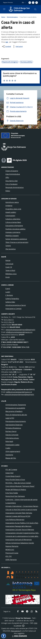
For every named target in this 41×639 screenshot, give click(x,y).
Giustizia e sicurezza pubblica (15, 229)
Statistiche (9, 454)
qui (7, 42)
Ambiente (8, 205)
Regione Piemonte (8, 2)
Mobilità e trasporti (12, 235)
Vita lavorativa (10, 249)
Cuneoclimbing (10, 503)
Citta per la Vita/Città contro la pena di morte (21, 509)
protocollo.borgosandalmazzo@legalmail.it (20, 329)
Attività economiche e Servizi (15, 305)
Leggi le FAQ (9, 418)
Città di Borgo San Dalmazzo (22, 9)
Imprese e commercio (12, 232)
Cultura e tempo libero (13, 222)
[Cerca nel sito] (35, 9)
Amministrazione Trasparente (15, 404)
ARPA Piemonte (11, 559)
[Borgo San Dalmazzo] (11, 9)
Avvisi (7, 277)
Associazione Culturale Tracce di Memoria (19, 529)
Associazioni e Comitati (13, 308)
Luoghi (7, 292)
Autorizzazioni (10, 215)
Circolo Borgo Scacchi (12, 476)
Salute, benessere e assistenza (16, 239)
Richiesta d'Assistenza (13, 428)
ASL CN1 (8, 556)
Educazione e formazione (14, 225)
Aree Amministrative (12, 174)
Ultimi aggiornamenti (12, 451)
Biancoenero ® (16, 631)
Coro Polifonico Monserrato (14, 519)
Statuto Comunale (11, 434)
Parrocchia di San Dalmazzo (15, 496)
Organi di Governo (11, 170)
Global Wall (9, 473)
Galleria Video (10, 302)
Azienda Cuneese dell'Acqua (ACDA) (17, 516)
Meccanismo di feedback (13, 411)
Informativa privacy (12, 438)
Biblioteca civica (11, 273)
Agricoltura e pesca (12, 202)
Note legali (9, 441)
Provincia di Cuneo (11, 553)
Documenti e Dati (11, 181)
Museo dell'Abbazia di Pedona (15, 489)
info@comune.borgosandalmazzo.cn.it (19, 332)
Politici (7, 191)
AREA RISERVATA (20, 636)
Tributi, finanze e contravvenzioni (16, 242)
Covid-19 (8, 267)
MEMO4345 (9, 549)
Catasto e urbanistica (12, 219)
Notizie (7, 260)
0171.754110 (9, 322)
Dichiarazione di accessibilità (15, 408)
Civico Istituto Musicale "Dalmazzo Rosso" (20, 486)
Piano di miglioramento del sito (16, 414)
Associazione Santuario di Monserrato (18, 539)
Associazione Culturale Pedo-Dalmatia (18, 513)
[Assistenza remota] (23, 625)
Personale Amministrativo (14, 187)
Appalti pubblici (10, 212)
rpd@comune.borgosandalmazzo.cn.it (19, 392)
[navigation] (4, 9)
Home (3, 17)
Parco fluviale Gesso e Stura (15, 479)
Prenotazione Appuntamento (15, 421)
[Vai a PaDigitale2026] (14, 160)
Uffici (7, 177)
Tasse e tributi (10, 270)
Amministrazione (12, 17)
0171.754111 (9, 319)
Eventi (7, 288)
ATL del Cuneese (11, 469)
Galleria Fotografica (12, 298)
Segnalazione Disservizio (13, 424)
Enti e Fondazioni (11, 184)
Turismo (8, 245)
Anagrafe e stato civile (13, 209)
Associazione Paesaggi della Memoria (18, 526)
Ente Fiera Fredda (11, 493)
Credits (7, 448)
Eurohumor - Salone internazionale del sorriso (21, 499)
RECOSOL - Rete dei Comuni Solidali (18, 483)
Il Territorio (9, 295)
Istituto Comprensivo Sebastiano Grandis (19, 543)
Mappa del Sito (10, 458)
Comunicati (9, 263)
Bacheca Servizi (10, 431)
